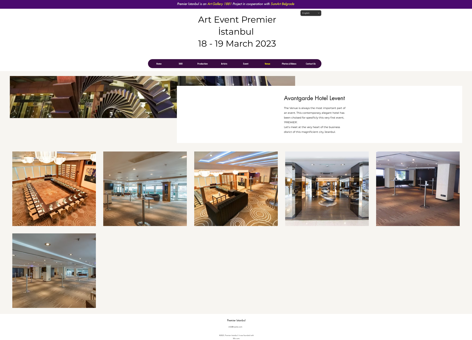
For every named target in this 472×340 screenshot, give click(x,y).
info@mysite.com (235, 327)
